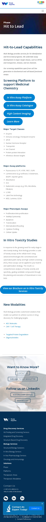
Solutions (7, 463)
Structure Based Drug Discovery (15, 440)
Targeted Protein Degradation (17, 334)
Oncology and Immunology (14, 459)
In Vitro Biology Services (12, 451)
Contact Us (35, 508)
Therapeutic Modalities (12, 479)
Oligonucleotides (12, 337)
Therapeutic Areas (10, 475)
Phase (6, 467)
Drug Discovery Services (14, 428)
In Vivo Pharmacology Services (15, 455)
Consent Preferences (24, 519)
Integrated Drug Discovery (13, 436)
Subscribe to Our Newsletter (22, 379)
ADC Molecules (11, 323)
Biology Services (10, 444)
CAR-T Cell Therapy (13, 326)
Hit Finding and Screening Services (16, 432)
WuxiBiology (22, 504)
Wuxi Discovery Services (23, 395)
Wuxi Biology (22, 401)
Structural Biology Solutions (14, 448)
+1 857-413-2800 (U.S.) (11, 489)
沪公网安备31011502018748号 (31, 517)
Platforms (7, 471)
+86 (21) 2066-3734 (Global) (13, 491)
